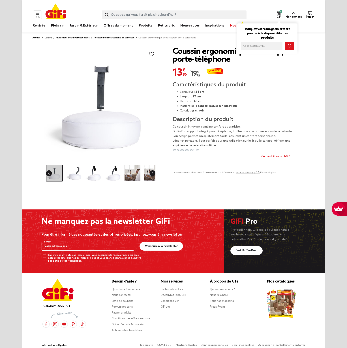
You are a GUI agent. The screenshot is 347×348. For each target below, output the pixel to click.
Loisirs (48, 37)
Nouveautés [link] (190, 26)
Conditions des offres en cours (131, 318)
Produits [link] (145, 26)
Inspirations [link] (214, 26)
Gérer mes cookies (243, 345)
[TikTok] (82, 323)
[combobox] (174, 14)
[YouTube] (64, 323)
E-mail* (48, 242)
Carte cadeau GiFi (172, 289)
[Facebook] (46, 323)
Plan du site (146, 345)
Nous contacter (121, 295)
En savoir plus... (268, 172)
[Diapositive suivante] (149, 173)
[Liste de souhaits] (151, 54)
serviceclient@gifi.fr (248, 172)
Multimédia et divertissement (73, 37)
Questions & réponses (126, 289)
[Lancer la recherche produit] (106, 15)
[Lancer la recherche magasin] (289, 46)
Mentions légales (186, 345)
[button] (279, 15)
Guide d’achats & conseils (128, 324)
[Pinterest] (73, 323)
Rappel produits (121, 312)
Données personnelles (214, 345)
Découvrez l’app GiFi (173, 295)
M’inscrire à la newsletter (161, 246)
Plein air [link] (57, 26)
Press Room (217, 306)
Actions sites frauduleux (127, 330)
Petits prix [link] (166, 26)
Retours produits (122, 306)
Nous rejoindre (219, 295)
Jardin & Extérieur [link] (84, 26)
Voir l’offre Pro (246, 250)
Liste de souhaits (122, 301)
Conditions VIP (170, 301)
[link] (145, 31)
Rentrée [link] (39, 26)
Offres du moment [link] (118, 26)
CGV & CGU (164, 345)
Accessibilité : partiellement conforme (281, 345)
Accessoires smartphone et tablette (114, 37)
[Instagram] (55, 323)
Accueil (36, 37)
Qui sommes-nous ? (222, 289)
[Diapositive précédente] (52, 173)
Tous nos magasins (222, 301)
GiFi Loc (165, 306)
